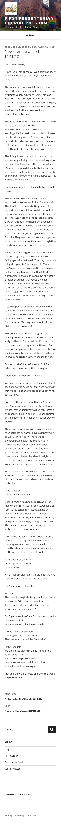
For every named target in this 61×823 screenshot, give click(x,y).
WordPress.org (13, 768)
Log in (8, 749)
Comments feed (14, 762)
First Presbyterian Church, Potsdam (29, 20)
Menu (32, 35)
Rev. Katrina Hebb (43, 47)
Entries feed (11, 755)
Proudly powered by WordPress (20, 815)
